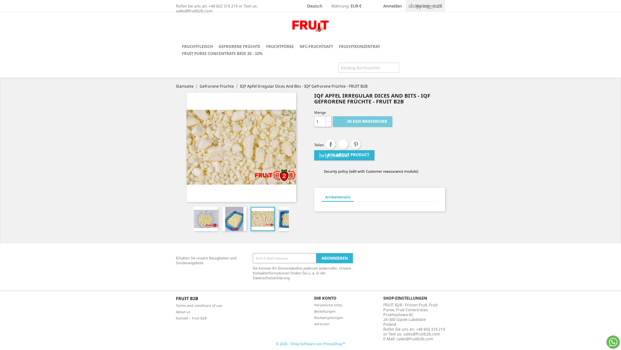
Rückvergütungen (328, 317)
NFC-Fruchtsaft (316, 46)
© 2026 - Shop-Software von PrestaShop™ (310, 343)
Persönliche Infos (328, 305)
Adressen (321, 324)
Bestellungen (325, 311)
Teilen (330, 144)
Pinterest (356, 144)
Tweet (343, 144)
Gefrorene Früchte (239, 46)
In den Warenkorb (363, 121)
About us (183, 312)
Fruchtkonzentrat (359, 46)
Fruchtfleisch (197, 46)
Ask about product (344, 155)
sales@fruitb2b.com (415, 339)
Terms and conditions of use (199, 305)
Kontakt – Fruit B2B (191, 318)
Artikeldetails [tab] (337, 196)
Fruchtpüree (280, 46)
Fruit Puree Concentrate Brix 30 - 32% (222, 53)
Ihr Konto (325, 298)
